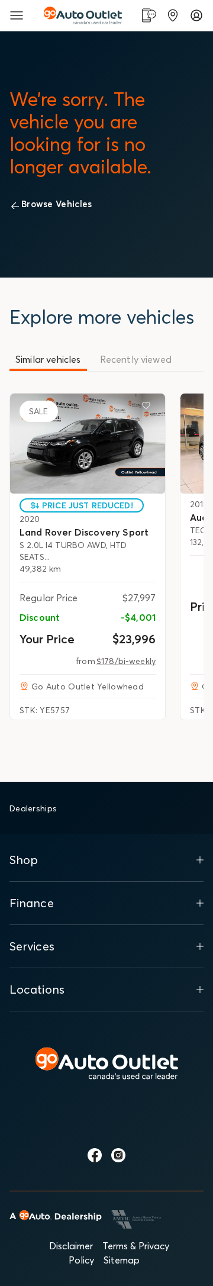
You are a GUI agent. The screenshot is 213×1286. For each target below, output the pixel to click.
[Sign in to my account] (196, 15)
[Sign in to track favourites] (148, 408)
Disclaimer (71, 1246)
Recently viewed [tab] (136, 359)
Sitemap (122, 1260)
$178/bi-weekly (126, 661)
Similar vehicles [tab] (48, 359)
